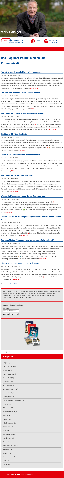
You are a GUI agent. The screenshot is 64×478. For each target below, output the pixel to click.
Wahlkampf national (9, 445)
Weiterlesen (34, 88)
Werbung (6, 453)
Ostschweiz (6, 415)
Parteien (5, 419)
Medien (5, 404)
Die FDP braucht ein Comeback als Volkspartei (20, 263)
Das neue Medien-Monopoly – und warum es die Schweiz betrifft (27, 240)
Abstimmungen (8, 366)
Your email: (6, 308)
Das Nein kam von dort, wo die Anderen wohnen (20, 93)
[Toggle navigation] (61, 49)
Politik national (8, 423)
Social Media (7, 438)
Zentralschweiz (8, 457)
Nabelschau (6, 408)
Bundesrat (6, 381)
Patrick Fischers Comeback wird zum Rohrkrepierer (22, 113)
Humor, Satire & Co (9, 389)
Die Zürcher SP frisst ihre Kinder (14, 134)
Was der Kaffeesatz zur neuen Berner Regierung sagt (23, 196)
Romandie (6, 430)
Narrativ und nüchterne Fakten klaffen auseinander (22, 72)
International (7, 393)
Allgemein (6, 370)
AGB (8, 474)
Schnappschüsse (8, 434)
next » (14, 284)
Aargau (5, 363)
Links (3, 474)
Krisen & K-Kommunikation (12, 400)
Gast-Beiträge (7, 385)
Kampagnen (7, 396)
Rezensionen (7, 427)
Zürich (5, 464)
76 (10, 284)
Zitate (4, 461)
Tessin (5, 442)
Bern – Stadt (7, 378)
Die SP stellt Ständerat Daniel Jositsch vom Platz (21, 155)
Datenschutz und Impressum (22, 474)
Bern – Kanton (7, 374)
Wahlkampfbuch (8, 449)
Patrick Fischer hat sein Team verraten (17, 175)
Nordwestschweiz (9, 412)
